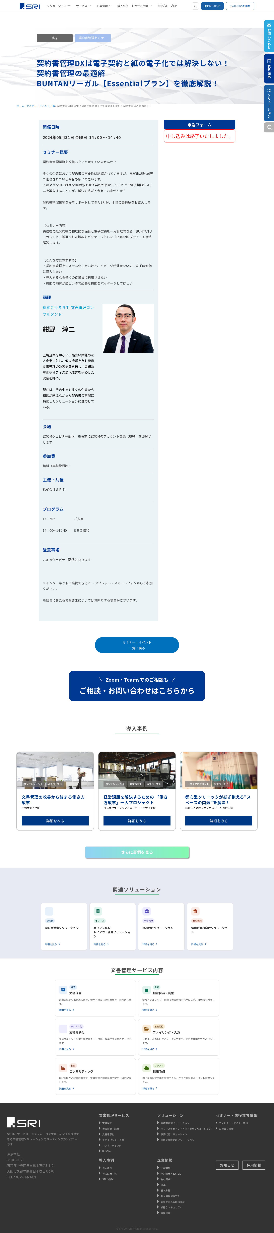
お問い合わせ (212, 6)
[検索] (195, 6)
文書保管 (107, 1123)
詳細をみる (55, 820)
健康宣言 (165, 1213)
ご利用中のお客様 (240, 6)
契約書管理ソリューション (175, 1123)
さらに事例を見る (137, 852)
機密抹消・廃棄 (110, 1128)
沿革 (163, 1184)
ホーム (20, 106)
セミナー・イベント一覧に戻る (137, 645)
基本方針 (165, 1190)
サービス (81, 6)
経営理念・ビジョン (171, 1173)
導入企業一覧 (109, 1173)
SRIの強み (107, 1179)
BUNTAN (106, 1151)
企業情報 (102, 6)
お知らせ (227, 1165)
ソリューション (57, 6)
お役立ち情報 (226, 1128)
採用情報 (254, 1165)
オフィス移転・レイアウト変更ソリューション (186, 1128)
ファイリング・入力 (113, 1140)
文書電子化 (108, 1134)
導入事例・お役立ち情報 (132, 6)
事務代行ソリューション (174, 1134)
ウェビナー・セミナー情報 (233, 1123)
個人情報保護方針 (170, 1196)
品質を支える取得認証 (173, 1201)
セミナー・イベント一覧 (40, 106)
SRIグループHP (167, 6)
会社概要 (165, 1179)
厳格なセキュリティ (171, 1207)
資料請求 (269, 70)
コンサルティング (111, 1145)
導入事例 (107, 1168)
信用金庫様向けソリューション (177, 1140)
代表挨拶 (165, 1168)
